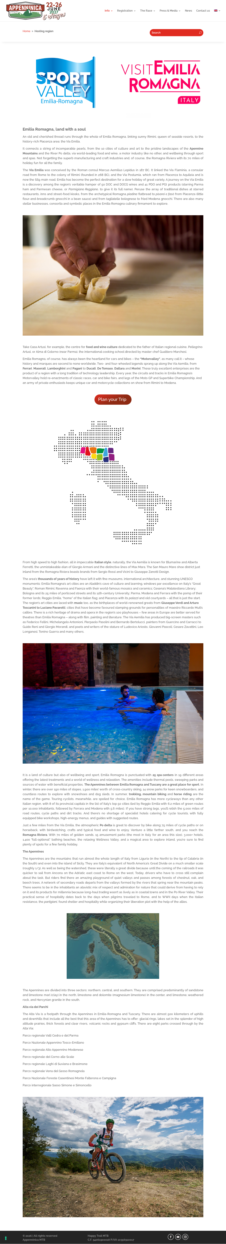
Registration (125, 11)
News (188, 11)
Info (107, 11)
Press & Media (169, 11)
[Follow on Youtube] (178, 1237)
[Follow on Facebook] (171, 1237)
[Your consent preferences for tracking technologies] (6, 1238)
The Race (146, 11)
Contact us (203, 11)
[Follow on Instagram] (185, 1237)
